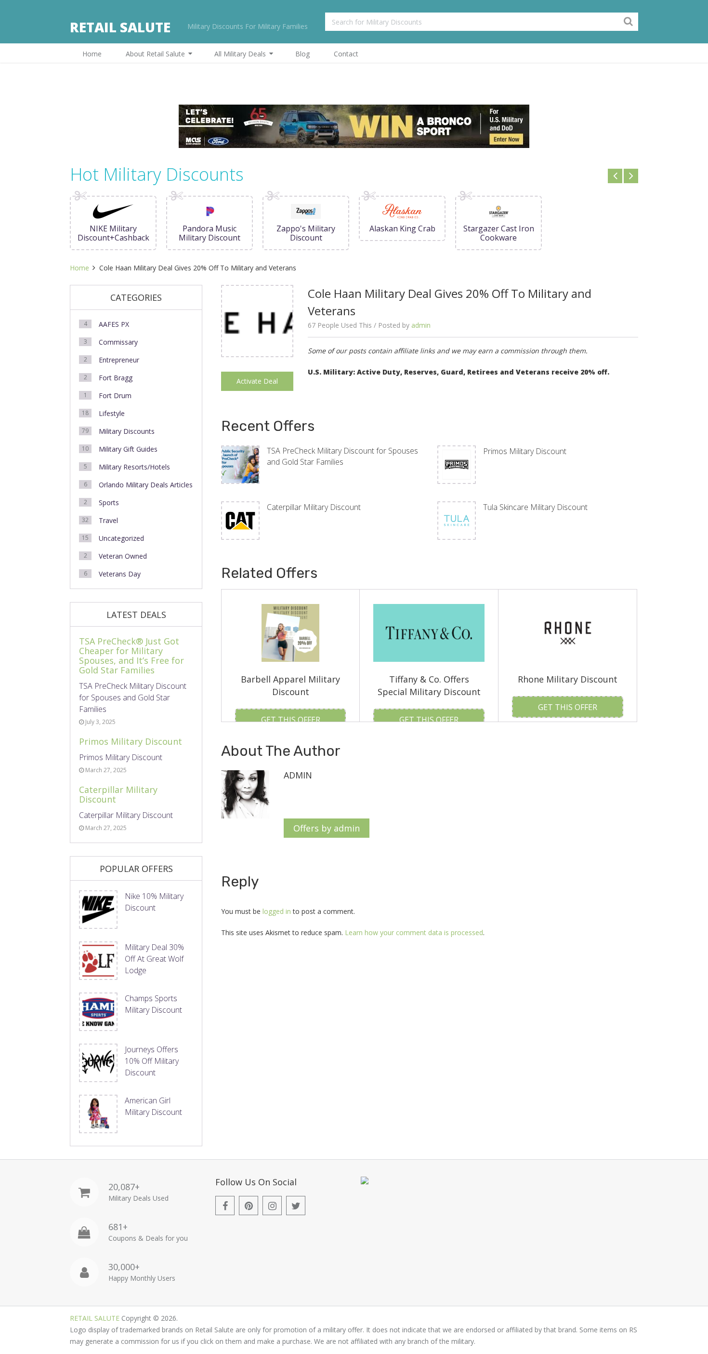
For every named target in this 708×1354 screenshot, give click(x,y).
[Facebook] (225, 1205)
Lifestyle (112, 413)
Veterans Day (120, 573)
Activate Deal (257, 381)
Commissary (118, 342)
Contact (346, 53)
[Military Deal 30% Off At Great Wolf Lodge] (98, 960)
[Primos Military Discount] (456, 464)
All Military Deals (240, 53)
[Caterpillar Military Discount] (240, 520)
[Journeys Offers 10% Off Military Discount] (98, 1063)
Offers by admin (326, 828)
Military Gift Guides (128, 449)
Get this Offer (290, 719)
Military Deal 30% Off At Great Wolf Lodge (154, 959)
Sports (109, 502)
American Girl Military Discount (153, 1106)
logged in (276, 911)
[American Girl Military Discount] (98, 1114)
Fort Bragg (115, 377)
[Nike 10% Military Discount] (98, 909)
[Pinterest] (248, 1205)
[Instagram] (272, 1205)
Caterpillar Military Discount (314, 507)
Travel (108, 520)
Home (92, 53)
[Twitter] (295, 1205)
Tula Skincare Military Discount (535, 507)
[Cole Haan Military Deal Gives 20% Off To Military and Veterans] (257, 353)
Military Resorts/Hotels (134, 466)
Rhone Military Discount (567, 679)
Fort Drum (115, 395)
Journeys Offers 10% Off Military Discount (152, 1061)
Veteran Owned (123, 556)
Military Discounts (127, 431)
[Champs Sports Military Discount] (98, 1011)
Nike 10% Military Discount (154, 902)
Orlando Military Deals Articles (146, 484)
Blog (302, 53)
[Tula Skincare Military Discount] (456, 520)
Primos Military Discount (524, 451)
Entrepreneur (119, 359)
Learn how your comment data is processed (414, 932)
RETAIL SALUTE (120, 27)
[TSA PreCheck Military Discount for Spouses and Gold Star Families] (240, 464)
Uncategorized (121, 538)
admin (421, 325)
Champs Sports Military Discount (153, 1004)
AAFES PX (114, 324)
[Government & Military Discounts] (364, 1181)
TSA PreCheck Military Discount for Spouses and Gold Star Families (342, 456)
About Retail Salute (155, 53)
